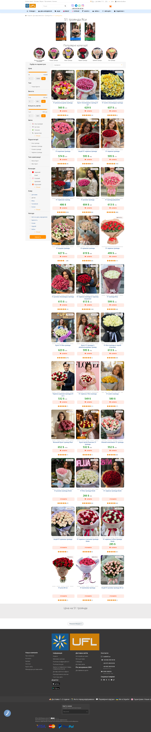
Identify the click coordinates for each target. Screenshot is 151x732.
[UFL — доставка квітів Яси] (30, 5)
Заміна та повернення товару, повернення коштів (62, 668)
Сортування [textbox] (57, 65)
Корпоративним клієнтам (60, 674)
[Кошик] (110, 7)
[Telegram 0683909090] (76, 6)
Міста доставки (80, 659)
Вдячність (34, 220)
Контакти (28, 658)
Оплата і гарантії (29, 1)
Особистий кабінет (121, 1)
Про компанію (29, 656)
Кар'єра (27, 661)
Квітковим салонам (59, 659)
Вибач (33, 229)
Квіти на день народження (39, 217)
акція (58, 11)
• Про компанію (47, 1)
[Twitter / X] (109, 680)
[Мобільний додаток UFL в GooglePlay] (56, 688)
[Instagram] (83, 6)
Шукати (38, 237)
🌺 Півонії (66, 11)
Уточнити (63, 499)
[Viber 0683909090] (72, 6)
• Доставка (36, 1)
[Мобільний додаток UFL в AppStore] (56, 684)
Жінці (33, 201)
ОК (43, 78)
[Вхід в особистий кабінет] (115, 1)
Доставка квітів (80, 664)
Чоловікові (35, 204)
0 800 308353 (107, 671)
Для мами (34, 194)
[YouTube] (112, 680)
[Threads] (106, 680)
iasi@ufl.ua (106, 656)
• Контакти (54, 1)
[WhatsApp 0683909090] (79, 6)
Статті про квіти (58, 677)
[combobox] (88, 65)
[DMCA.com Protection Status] (55, 718)
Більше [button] (38, 136)
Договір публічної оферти (61, 671)
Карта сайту (29, 666)
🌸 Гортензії (75, 11)
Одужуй (34, 226)
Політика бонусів (58, 664)
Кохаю (33, 223)
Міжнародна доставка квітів (33, 669)
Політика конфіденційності (61, 661)
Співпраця (79, 661)
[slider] (28, 72)
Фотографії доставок (82, 656)
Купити (64, 111)
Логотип (28, 664)
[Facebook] (104, 680)
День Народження (46, 11)
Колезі (33, 207)
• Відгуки (41, 1)
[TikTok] (114, 680)
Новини (55, 656)
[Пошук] (65, 6)
